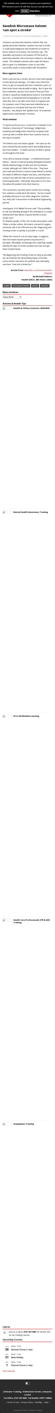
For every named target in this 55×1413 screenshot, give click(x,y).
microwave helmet (21, 285)
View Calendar (9, 1371)
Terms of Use (13, 1402)
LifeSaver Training (35, 1410)
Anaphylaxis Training (23, 1123)
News (45, 36)
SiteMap (38, 1402)
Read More (35, 11)
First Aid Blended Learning (26, 716)
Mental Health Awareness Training (30, 512)
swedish (44, 285)
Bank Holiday (17, 1357)
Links (46, 1402)
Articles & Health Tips (14, 303)
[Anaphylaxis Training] (7, 1321)
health (6, 285)
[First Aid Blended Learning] (7, 913)
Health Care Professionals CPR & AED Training (31, 921)
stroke (35, 285)
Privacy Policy (27, 1402)
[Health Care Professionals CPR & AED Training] (7, 1117)
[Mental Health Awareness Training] (7, 709)
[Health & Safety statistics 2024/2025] (7, 505)
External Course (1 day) (22, 1349)
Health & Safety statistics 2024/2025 (31, 308)
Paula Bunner (35, 36)
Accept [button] (25, 11)
